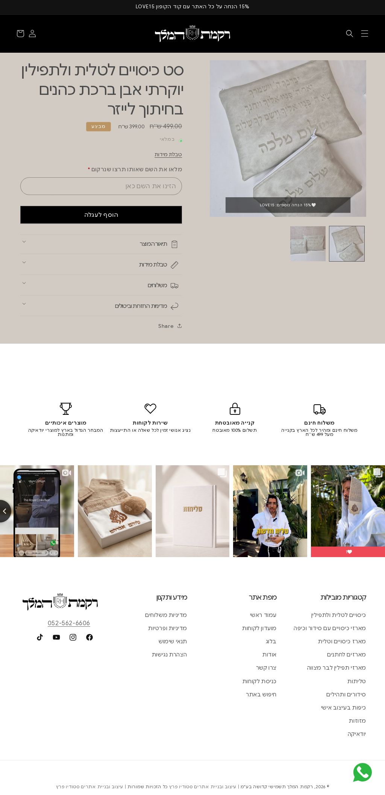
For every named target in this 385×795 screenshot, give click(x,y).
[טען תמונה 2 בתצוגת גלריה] (307, 243)
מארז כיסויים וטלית (342, 641)
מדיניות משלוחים (166, 615)
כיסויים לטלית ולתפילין (338, 615)
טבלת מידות (168, 154)
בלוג (271, 641)
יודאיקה (357, 734)
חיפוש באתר (261, 694)
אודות (269, 654)
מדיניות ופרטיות (167, 628)
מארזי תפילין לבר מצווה (336, 667)
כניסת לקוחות (260, 681)
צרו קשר (266, 667)
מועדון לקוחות (259, 628)
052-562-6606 (69, 623)
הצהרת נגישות (169, 654)
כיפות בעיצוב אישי (343, 707)
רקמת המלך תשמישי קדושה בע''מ (277, 786)
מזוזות (357, 720)
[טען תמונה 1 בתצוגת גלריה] (346, 243)
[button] (364, 33)
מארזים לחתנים (346, 654)
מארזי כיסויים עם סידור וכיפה (330, 628)
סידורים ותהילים (346, 694)
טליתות (356, 681)
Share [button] (165, 326)
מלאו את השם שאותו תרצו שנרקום (135, 169)
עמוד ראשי (263, 615)
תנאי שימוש (173, 641)
